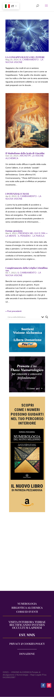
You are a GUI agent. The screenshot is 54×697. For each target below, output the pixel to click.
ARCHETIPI (25, 155)
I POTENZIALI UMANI (17, 193)
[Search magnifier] (47, 317)
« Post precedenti (13, 311)
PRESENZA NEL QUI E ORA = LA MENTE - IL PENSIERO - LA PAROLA (26, 234)
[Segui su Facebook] (43, 685)
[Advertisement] (27, 553)
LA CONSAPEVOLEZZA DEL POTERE (25, 57)
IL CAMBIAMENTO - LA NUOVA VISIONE (24, 61)
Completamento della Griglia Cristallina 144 (26, 269)
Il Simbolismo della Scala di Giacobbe (25, 153)
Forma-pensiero (13, 230)
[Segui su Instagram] (49, 685)
